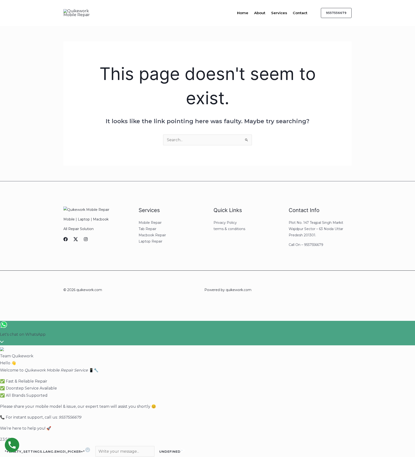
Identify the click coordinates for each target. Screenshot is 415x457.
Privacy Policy (225, 222)
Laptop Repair (150, 241)
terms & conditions (229, 229)
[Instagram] (86, 239)
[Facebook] (65, 239)
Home (242, 13)
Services (279, 13)
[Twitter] (75, 239)
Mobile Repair (150, 222)
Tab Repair (147, 229)
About (259, 13)
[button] (333, 13)
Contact (300, 13)
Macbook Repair (152, 235)
